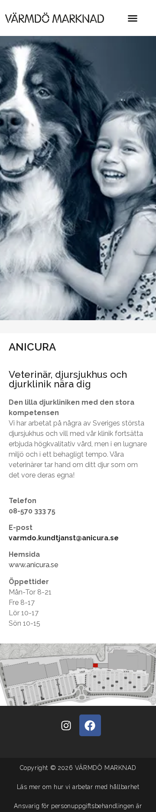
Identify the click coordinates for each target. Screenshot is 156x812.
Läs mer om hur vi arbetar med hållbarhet (78, 786)
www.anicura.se (33, 565)
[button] (132, 18)
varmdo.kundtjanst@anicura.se (64, 538)
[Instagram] (66, 725)
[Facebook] (90, 725)
